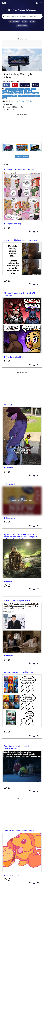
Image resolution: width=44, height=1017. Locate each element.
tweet (5, 91)
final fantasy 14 (7, 93)
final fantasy (19, 91)
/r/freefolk (9, 581)
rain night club (29, 93)
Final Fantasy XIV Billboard (24, 101)
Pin (15, 85)
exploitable (13, 96)
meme (37, 93)
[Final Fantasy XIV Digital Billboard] (22, 60)
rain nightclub (28, 96)
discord (11, 91)
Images (24, 21)
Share (7, 85)
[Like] (33, 232)
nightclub (36, 96)
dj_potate (27, 89)
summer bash (18, 93)
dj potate (19, 89)
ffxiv (29, 91)
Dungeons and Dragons (14, 224)
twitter (33, 89)
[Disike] (30, 231)
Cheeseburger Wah (13, 875)
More (36, 85)
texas (4, 98)
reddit (20, 96)
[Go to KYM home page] (4, 3)
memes (5, 96)
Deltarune (9, 468)
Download (25, 85)
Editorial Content (22, 25)
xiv (25, 91)
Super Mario (10, 518)
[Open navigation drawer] (42, 3)
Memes (32, 21)
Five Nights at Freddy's (14, 357)
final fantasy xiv (10, 89)
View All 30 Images (22, 156)
